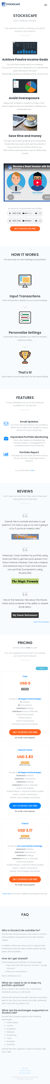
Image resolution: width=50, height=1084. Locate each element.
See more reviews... (42, 622)
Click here (6, 894)
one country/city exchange (29, 846)
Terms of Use (25, 1070)
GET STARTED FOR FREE (25, 228)
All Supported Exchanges (29, 699)
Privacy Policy (25, 1073)
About (25, 1068)
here (32, 470)
